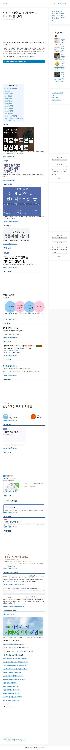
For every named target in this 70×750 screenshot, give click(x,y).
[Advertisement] (24, 31)
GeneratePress (41, 747)
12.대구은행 (9, 108)
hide (16, 85)
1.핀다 (7, 90)
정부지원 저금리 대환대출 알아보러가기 (13, 676)
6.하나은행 (8, 98)
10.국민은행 (9, 105)
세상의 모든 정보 (62, 3)
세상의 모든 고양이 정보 (58, 15)
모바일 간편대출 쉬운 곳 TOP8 (11, 686)
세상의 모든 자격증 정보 (58, 17)
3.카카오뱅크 (9, 93)
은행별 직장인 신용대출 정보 (11, 88)
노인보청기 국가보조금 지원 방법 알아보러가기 (15, 669)
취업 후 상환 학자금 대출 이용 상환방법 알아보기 (14, 739)
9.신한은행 (8, 103)
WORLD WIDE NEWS (57, 93)
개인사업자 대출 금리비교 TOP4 (11, 693)
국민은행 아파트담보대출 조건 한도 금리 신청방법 (15, 740)
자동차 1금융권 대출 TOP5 (9, 683)
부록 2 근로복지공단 (11, 116)
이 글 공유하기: (10, 120)
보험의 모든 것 (55, 97)
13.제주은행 (9, 110)
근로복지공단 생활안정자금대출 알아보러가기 (15, 679)
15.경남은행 (9, 113)
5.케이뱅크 (8, 96)
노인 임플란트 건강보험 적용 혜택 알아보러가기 (15, 658)
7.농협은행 (8, 100)
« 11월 (58, 178)
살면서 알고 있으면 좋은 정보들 (14, 118)
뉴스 (53, 20)
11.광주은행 (9, 106)
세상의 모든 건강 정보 (57, 11)
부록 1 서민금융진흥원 (11, 115)
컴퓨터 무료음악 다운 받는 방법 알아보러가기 (14, 665)
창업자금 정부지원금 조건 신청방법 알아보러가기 (15, 662)
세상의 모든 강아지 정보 (58, 13)
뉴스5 (5, 3)
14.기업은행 (9, 111)
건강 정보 (54, 95)
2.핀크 (7, 91)
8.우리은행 (8, 101)
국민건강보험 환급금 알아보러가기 (12, 672)
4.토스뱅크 (8, 95)
